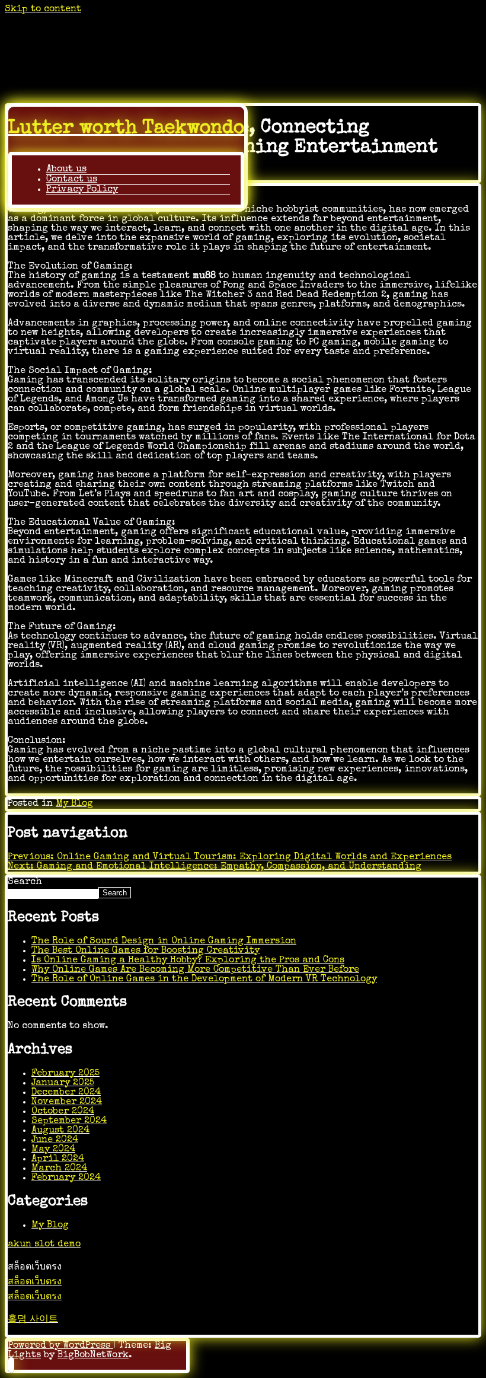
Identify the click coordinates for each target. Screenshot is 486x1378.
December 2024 (66, 1093)
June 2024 (54, 1140)
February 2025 (65, 1074)
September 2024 (69, 1121)
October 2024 (62, 1112)
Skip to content (43, 9)
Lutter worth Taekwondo (126, 129)
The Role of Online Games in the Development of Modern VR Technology (204, 979)
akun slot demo (44, 1244)
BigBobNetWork (93, 1355)
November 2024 (66, 1102)
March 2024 (59, 1168)
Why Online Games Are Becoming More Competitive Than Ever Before (195, 970)
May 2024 (53, 1149)
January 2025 (62, 1083)
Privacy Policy (82, 189)
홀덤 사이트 (33, 1320)
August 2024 (60, 1130)
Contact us (71, 179)
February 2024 (66, 1178)
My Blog (74, 804)
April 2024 (57, 1159)
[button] (11, 1365)
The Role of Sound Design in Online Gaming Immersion (163, 941)
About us (66, 169)
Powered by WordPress (60, 1346)
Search (25, 882)
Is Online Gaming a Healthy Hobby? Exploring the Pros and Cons (187, 960)
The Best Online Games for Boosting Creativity (145, 951)
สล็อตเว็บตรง (35, 1282)
